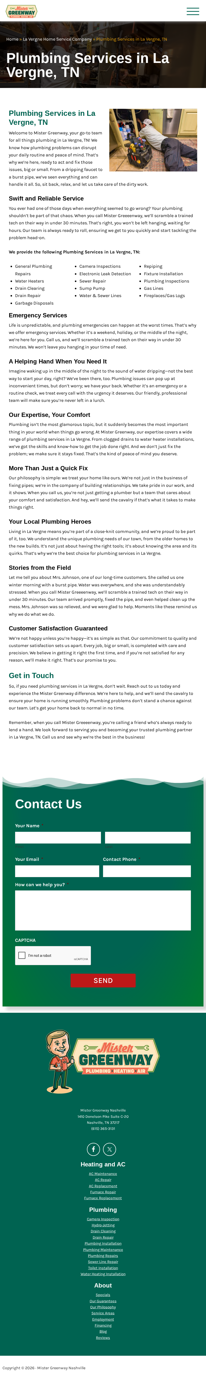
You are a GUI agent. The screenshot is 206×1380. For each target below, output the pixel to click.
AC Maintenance (103, 1173)
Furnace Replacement (103, 1198)
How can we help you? (42, 884)
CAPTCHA (25, 940)
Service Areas (103, 1313)
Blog (103, 1331)
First (19, 847)
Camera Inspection (103, 1219)
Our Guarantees (103, 1301)
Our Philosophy (103, 1307)
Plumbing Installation (103, 1243)
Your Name (29, 826)
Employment (103, 1319)
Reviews (103, 1337)
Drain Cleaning (103, 1231)
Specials (103, 1295)
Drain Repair (103, 1237)
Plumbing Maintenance (103, 1249)
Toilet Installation (103, 1268)
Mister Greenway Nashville (39, 11)
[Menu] (193, 11)
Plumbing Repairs (103, 1255)
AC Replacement (103, 1186)
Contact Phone (121, 859)
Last (109, 847)
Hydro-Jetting (103, 1225)
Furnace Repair (103, 1192)
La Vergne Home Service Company (57, 39)
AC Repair (103, 1179)
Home (12, 39)
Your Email (29, 859)
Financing (103, 1325)
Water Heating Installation (103, 1274)
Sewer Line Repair (103, 1261)
